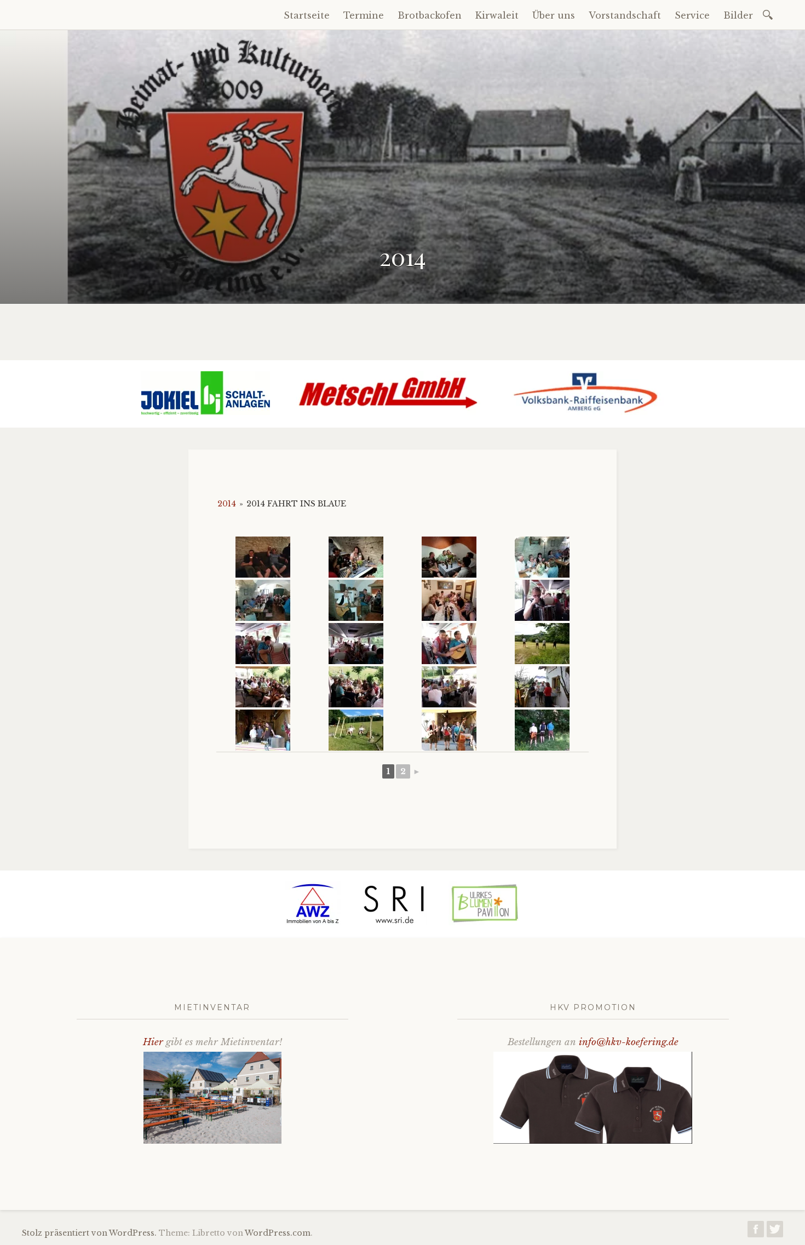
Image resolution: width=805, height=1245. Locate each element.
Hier (153, 1042)
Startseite (307, 15)
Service (692, 15)
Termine (363, 15)
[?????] (542, 557)
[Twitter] (775, 1232)
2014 (226, 504)
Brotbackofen (430, 15)
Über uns (553, 15)
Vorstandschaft (625, 15)
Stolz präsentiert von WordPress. (89, 1233)
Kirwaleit (497, 15)
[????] (262, 557)
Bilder (738, 15)
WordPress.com (278, 1233)
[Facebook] (756, 1232)
